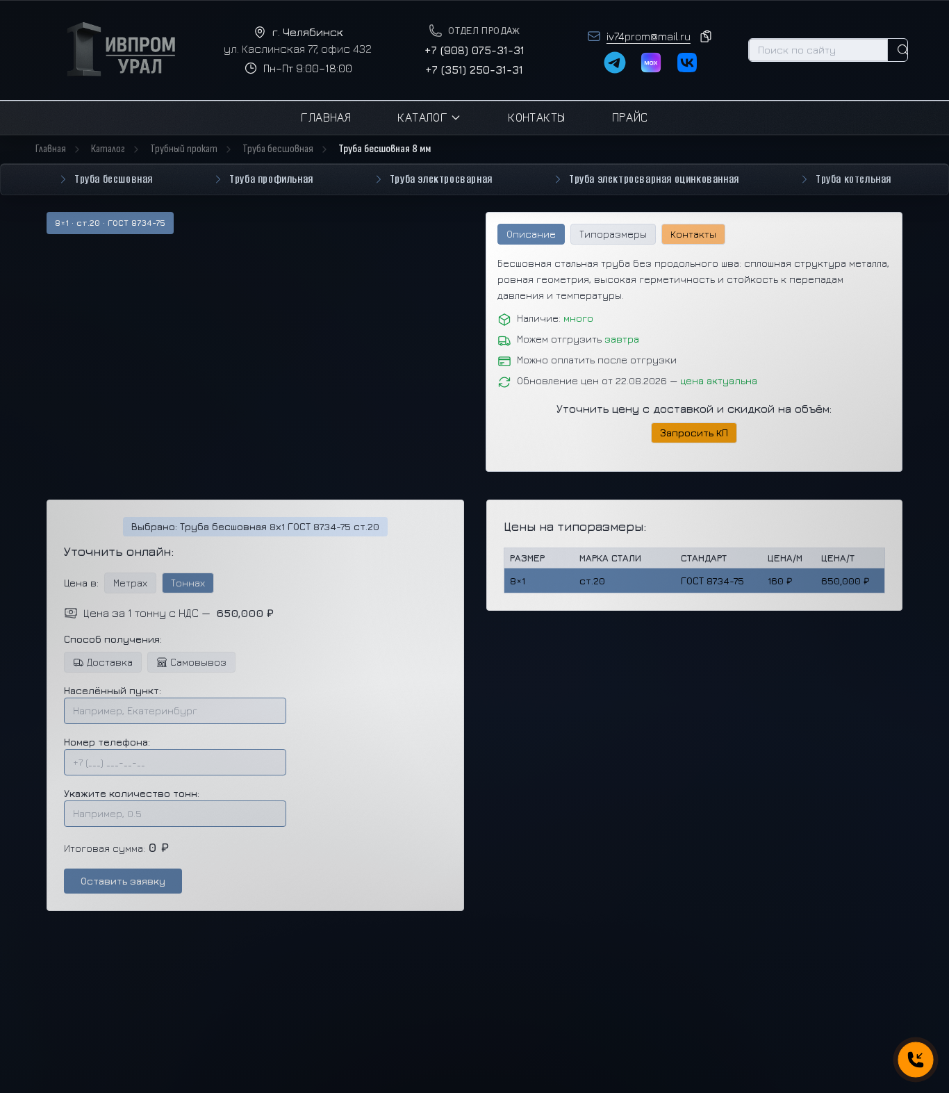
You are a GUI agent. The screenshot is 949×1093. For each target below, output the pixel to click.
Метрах (130, 583)
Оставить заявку (123, 881)
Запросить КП (694, 432)
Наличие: (555, 318)
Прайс (630, 117)
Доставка (110, 662)
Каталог (422, 117)
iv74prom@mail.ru (648, 36)
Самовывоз (198, 662)
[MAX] (651, 62)
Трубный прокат (183, 149)
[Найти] (903, 50)
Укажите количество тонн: (131, 793)
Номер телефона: (107, 742)
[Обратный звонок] (915, 1059)
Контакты (537, 117)
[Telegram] (615, 62)
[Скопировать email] (706, 36)
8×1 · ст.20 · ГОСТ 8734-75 (110, 222)
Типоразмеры (613, 234)
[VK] (687, 62)
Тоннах (188, 583)
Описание (531, 234)
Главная (326, 117)
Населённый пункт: (112, 690)
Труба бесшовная (277, 149)
